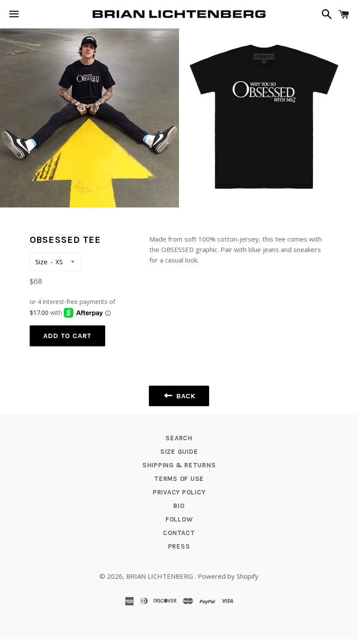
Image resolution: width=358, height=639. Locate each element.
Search (179, 438)
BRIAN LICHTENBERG (160, 576)
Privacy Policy (179, 492)
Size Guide (179, 452)
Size (41, 261)
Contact (179, 533)
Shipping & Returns (179, 465)
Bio (178, 506)
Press (179, 546)
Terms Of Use (179, 479)
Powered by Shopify (228, 576)
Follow (179, 519)
